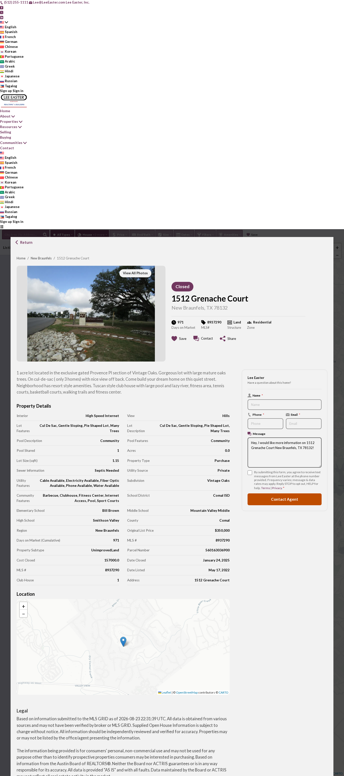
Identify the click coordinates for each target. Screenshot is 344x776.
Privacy (277, 488)
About (5, 116)
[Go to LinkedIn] (1, 17)
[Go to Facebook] (1, 7)
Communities (11, 142)
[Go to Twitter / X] (1, 12)
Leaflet (166, 692)
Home (21, 258)
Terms (265, 488)
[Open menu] (1, 226)
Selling (5, 132)
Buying (5, 137)
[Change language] (4, 22)
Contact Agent (284, 499)
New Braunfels (41, 258)
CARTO (223, 692)
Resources (8, 127)
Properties (9, 121)
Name (258, 395)
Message (259, 433)
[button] (123, 642)
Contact (7, 148)
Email (295, 414)
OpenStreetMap (187, 692)
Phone (258, 414)
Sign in (18, 91)
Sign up (6, 91)
